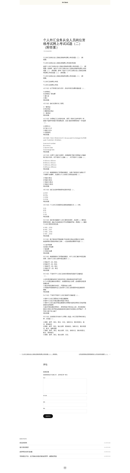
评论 (44, 377)
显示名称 (45, 395)
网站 (44, 408)
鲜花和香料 (23, 443)
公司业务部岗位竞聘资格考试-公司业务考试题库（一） (93, 354)
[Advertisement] (65, 19)
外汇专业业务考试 (48, 51)
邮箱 (44, 402)
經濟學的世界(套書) (26, 452)
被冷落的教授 (24, 447)
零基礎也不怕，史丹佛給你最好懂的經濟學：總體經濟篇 (38, 456)
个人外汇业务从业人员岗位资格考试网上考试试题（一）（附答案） (40, 354)
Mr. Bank (65, 2)
